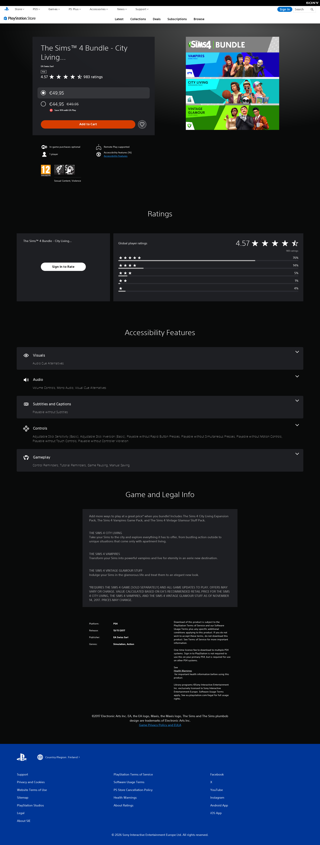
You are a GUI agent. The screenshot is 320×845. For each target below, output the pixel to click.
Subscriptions (177, 19)
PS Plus (73, 9)
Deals (157, 19)
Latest (119, 19)
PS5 (35, 9)
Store (18, 9)
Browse (199, 19)
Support (140, 9)
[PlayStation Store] (21, 18)
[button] (116, 156)
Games (53, 9)
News (121, 9)
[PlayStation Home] (7, 9)
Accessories (98, 9)
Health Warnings (183, 670)
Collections (138, 19)
